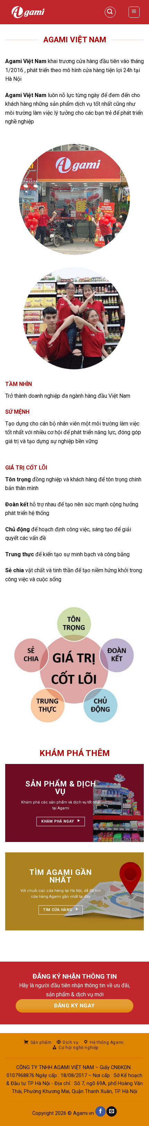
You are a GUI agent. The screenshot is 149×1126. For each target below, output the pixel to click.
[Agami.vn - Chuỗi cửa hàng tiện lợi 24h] (47, 12)
